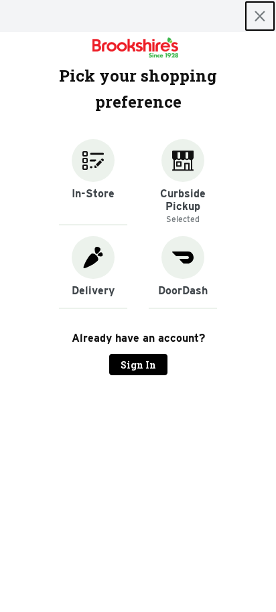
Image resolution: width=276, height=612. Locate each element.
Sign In (138, 365)
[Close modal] (260, 16)
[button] (93, 182)
